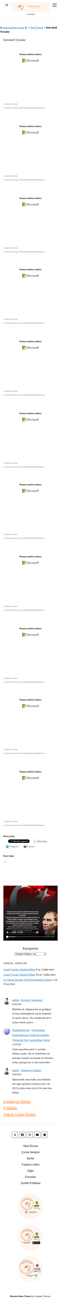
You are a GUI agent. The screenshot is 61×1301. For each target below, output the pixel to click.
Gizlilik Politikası (30, 1183)
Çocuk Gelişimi (30, 1152)
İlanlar (30, 1158)
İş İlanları (10, 1108)
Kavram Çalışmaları (31, 1000)
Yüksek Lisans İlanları (19, 1114)
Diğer (30, 1170)
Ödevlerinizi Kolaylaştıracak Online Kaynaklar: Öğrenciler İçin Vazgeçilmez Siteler (31, 1035)
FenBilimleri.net (20, 1030)
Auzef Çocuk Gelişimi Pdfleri (19, 969)
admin (15, 1000)
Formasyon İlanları (31, 1070)
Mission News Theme (20, 1296)
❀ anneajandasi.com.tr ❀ (13, 27)
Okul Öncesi (36, 27)
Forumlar (30, 1176)
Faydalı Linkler (30, 1164)
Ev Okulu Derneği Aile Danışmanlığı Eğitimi (27, 979)
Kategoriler (30, 948)
